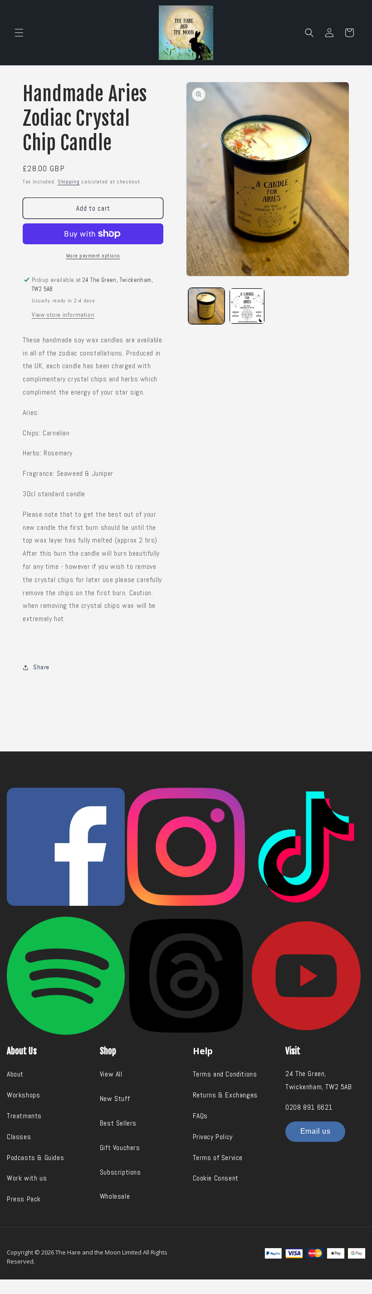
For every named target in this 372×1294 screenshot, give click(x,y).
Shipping (69, 181)
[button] (19, 33)
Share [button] (41, 667)
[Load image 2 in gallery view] (247, 306)
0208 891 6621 (309, 1107)
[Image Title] (66, 847)
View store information (63, 315)
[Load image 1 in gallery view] (206, 306)
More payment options (93, 255)
